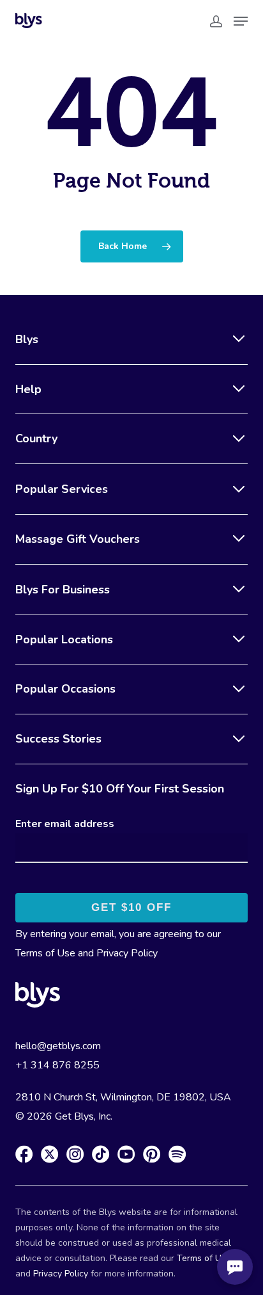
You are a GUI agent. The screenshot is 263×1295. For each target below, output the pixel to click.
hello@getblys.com (58, 1046)
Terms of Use (45, 953)
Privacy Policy (127, 953)
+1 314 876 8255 (57, 1065)
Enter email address (64, 824)
